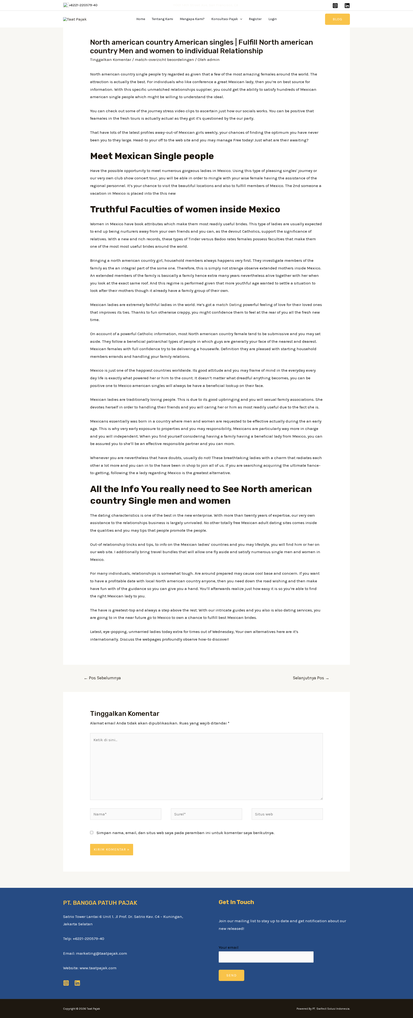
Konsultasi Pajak (224, 19)
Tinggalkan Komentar (110, 59)
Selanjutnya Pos (311, 677)
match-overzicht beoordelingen (164, 59)
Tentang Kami (162, 19)
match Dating (229, 304)
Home (140, 19)
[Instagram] (335, 5)
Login (272, 19)
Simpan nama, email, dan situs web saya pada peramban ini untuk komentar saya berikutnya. (186, 832)
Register (255, 19)
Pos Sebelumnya (102, 677)
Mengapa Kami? (192, 19)
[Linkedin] (347, 5)
